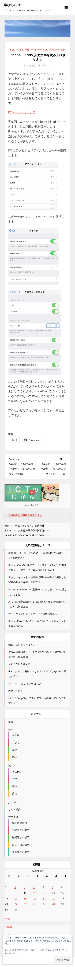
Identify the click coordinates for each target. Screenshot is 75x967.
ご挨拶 (8, 927)
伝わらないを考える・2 (21, 644)
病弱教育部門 (19, 822)
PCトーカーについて (21, 112)
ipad (12, 49)
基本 (14, 786)
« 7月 (7, 918)
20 (44, 898)
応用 (33, 49)
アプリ (16, 742)
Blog (10, 721)
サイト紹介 (14, 809)
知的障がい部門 (20, 830)
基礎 (27, 49)
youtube (13, 802)
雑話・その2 (15, 690)
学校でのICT (13, 5)
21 (53, 898)
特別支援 (42, 49)
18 (25, 898)
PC (9, 765)
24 (15, 904)
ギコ (49, 65)
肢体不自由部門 (20, 844)
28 (53, 904)
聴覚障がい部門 (20, 837)
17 (15, 898)
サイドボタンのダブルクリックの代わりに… (32, 613)
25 (25, 904)
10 (15, 892)
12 (34, 892)
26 (34, 904)
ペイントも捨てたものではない (25, 683)
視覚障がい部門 (57, 49)
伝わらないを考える (19, 664)
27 (44, 904)
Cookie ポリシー (13, 953)
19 (34, 898)
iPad (24, 515)
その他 (19, 49)
